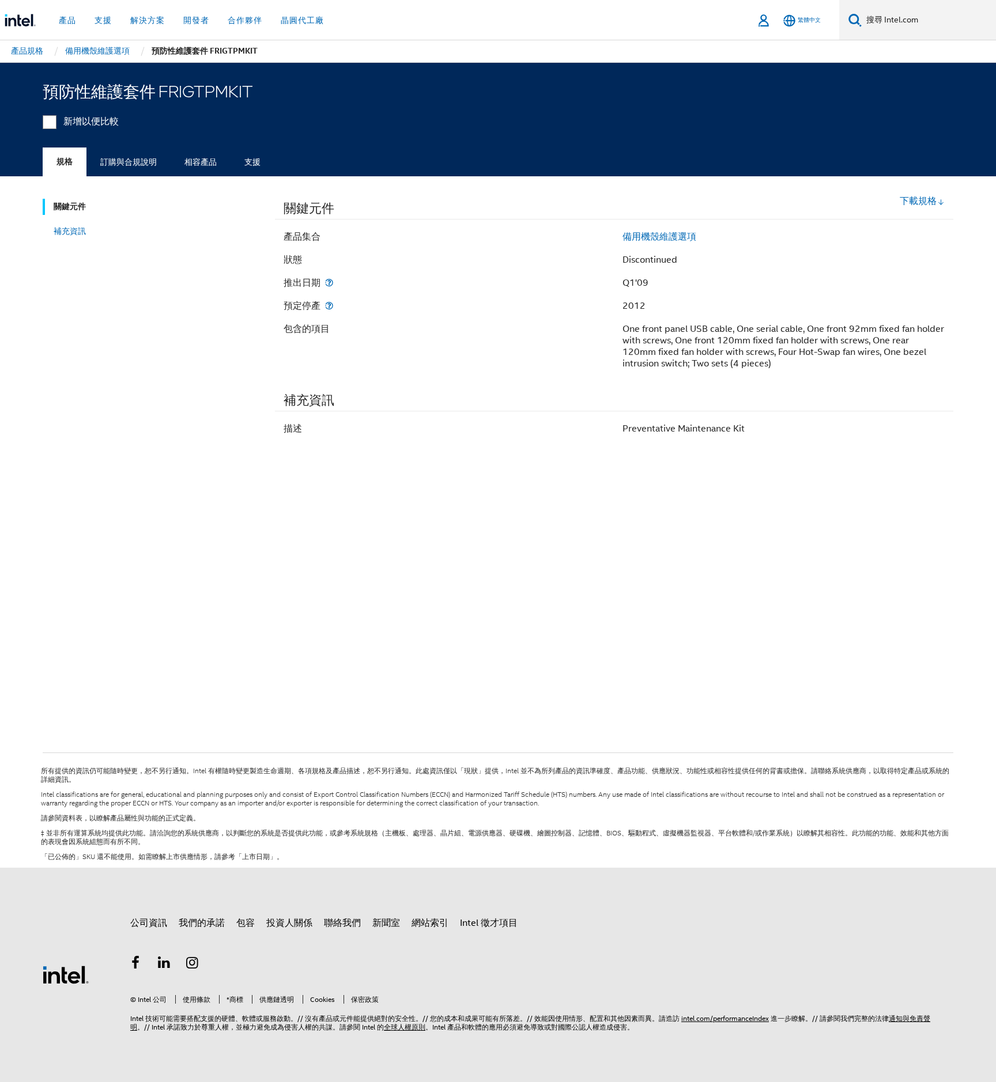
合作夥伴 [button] (245, 20)
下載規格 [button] (918, 201)
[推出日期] (329, 282)
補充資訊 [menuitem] (70, 231)
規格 (64, 161)
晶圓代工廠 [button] (302, 20)
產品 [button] (67, 20)
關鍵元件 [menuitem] (70, 206)
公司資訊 (148, 923)
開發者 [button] (196, 20)
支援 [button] (103, 20)
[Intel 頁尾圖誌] (66, 974)
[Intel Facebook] (135, 964)
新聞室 (386, 923)
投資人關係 (289, 923)
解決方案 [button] (147, 20)
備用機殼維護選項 (659, 237)
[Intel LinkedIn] (164, 964)
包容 (245, 923)
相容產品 (200, 162)
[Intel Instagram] (192, 964)
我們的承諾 (202, 923)
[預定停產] (329, 306)
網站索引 (430, 923)
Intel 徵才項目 (489, 923)
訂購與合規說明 (128, 162)
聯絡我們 (342, 923)
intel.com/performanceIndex (725, 1018)
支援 (252, 162)
